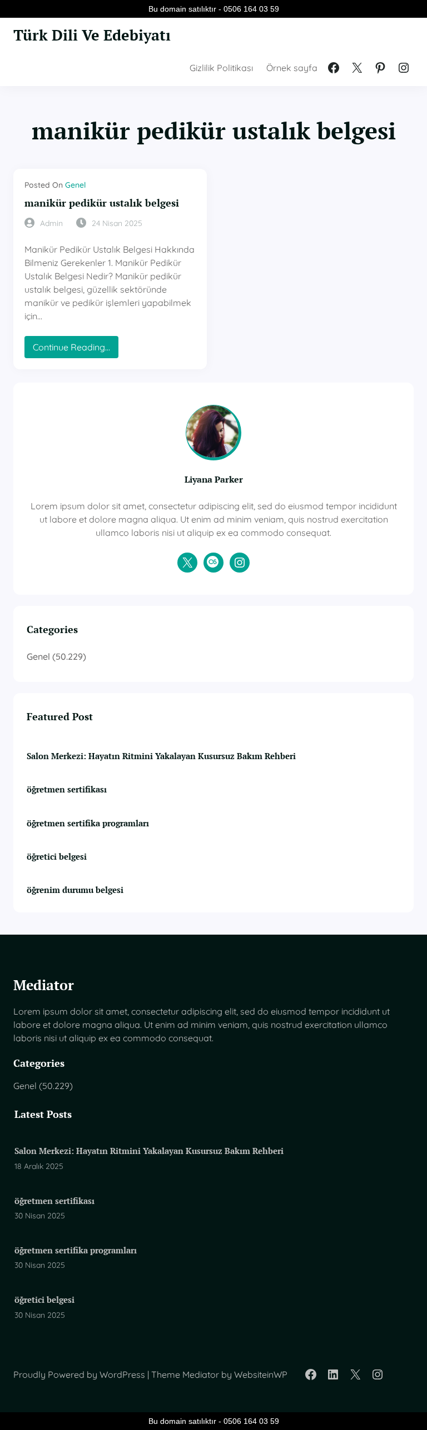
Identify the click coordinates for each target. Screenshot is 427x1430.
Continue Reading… (75, 349)
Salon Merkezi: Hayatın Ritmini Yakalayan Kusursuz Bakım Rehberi (161, 755)
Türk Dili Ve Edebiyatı (92, 35)
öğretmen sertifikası (67, 789)
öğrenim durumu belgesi (75, 889)
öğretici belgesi (57, 856)
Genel (75, 185)
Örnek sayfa (291, 67)
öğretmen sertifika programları (88, 823)
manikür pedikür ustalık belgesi (101, 203)
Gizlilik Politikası (221, 67)
